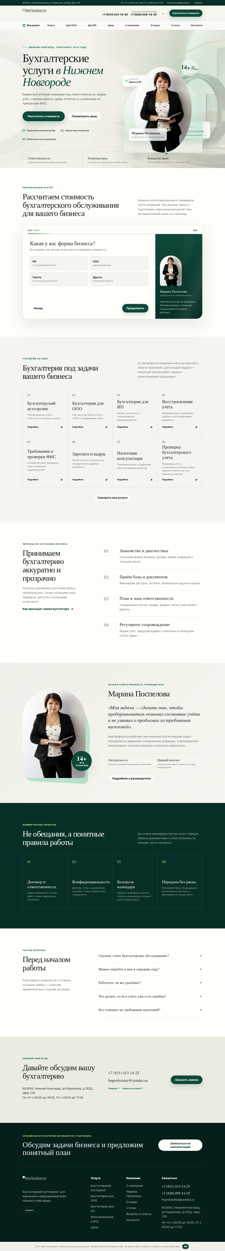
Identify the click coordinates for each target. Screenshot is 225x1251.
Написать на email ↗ (132, 1088)
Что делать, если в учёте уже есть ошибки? (132, 996)
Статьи (175, 25)
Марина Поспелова (133, 1194)
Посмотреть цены (84, 116)
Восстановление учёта (102, 1219)
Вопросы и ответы (139, 1214)
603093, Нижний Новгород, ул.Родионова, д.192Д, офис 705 (51, 2)
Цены (111, 25)
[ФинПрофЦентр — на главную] (49, 13)
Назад (38, 308)
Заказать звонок (186, 1079)
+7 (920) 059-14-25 (143, 14)
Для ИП (92, 25)
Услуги (51, 25)
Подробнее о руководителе (131, 778)
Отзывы (155, 25)
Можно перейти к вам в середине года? (128, 969)
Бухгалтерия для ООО (102, 1198)
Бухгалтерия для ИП (102, 1209)
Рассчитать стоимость (185, 13)
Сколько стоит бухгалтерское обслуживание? (133, 955)
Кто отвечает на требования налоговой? (129, 1009)
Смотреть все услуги (112, 497)
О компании (132, 25)
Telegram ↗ (113, 1088)
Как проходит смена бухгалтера (48, 609)
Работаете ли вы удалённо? (119, 982)
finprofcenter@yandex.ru (178, 2)
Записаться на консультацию (180, 1145)
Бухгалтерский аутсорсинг (101, 1188)
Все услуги (33, 25)
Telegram (198, 2)
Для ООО (71, 25)
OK (185, 1246)
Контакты (196, 25)
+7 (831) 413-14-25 (115, 14)
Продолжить (135, 308)
